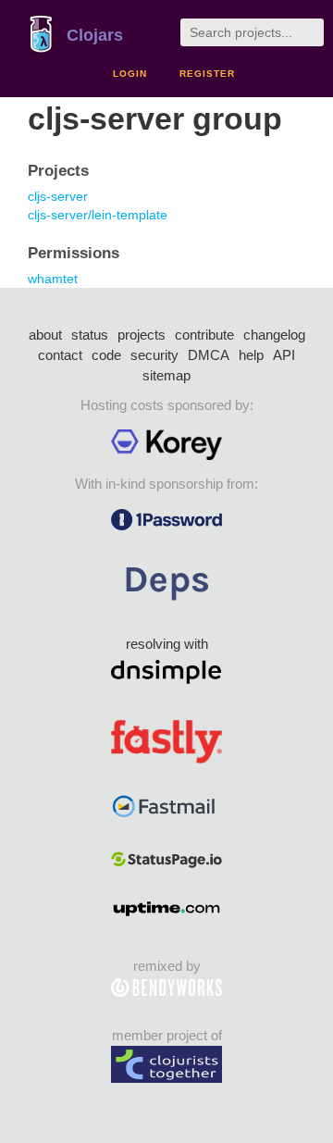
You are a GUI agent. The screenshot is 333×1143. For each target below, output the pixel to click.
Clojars (95, 35)
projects (141, 334)
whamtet (53, 278)
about (45, 334)
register (207, 73)
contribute (204, 334)
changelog (274, 334)
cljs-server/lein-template (97, 214)
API (284, 355)
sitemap (166, 375)
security (154, 355)
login (130, 73)
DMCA (208, 355)
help (251, 355)
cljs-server (58, 196)
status (89, 334)
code (106, 355)
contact (60, 355)
